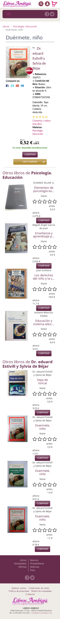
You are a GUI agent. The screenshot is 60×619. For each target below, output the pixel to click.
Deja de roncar (42, 381)
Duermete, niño (42, 427)
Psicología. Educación (25, 26)
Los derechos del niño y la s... (44, 276)
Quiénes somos (19, 588)
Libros (5, 26)
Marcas (34, 560)
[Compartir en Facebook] (7, 86)
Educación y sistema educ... (43, 322)
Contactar (30, 594)
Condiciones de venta (39, 588)
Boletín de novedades (41, 591)
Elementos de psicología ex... (43, 189)
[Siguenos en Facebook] (47, 14)
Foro (32, 570)
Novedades (20, 563)
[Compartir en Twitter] (12, 86)
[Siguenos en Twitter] (52, 14)
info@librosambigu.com (41, 613)
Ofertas (22, 566)
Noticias (34, 566)
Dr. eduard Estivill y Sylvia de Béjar (39, 58)
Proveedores (37, 563)
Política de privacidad (19, 591)
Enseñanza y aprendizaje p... (43, 234)
